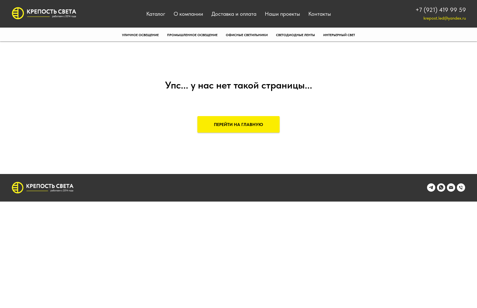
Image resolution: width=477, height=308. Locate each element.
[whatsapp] (441, 190)
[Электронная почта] (451, 190)
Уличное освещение (140, 35)
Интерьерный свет (339, 35)
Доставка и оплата (233, 13)
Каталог (155, 13)
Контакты (319, 13)
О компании (188, 13)
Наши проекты (282, 13)
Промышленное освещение (192, 35)
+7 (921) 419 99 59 (440, 9)
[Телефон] (461, 190)
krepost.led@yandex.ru (444, 18)
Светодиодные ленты (295, 35)
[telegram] (431, 190)
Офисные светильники (247, 35)
